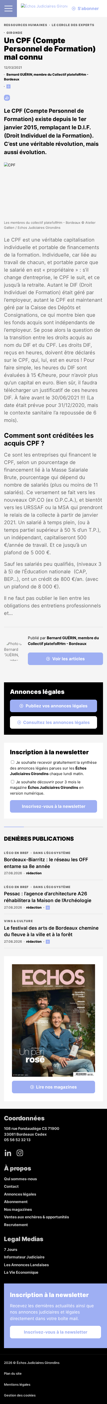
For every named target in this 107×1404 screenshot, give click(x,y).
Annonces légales (20, 1194)
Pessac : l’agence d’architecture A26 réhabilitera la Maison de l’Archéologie (47, 897)
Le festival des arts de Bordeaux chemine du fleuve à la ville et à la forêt (51, 931)
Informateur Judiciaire (24, 1257)
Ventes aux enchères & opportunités (36, 1217)
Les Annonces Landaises (26, 1264)
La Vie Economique (21, 1272)
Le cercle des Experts (73, 25)
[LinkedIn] (8, 1153)
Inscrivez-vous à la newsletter (53, 806)
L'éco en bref (16, 853)
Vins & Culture (18, 921)
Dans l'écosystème (51, 853)
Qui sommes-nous (20, 1178)
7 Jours (10, 1249)
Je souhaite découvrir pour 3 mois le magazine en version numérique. (47, 788)
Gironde (14, 33)
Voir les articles (68, 658)
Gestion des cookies (20, 1395)
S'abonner (88, 8)
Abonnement (16, 1201)
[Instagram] (20, 1153)
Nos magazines (18, 1209)
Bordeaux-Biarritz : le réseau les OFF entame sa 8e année (46, 863)
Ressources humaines (25, 25)
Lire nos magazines (56, 1087)
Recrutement (16, 1224)
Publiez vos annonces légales (57, 705)
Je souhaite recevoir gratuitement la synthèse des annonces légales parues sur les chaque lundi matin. (53, 768)
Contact (11, 1186)
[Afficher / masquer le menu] (8, 8)
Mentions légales (17, 1384)
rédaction (34, 873)
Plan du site (13, 1373)
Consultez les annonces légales (56, 722)
